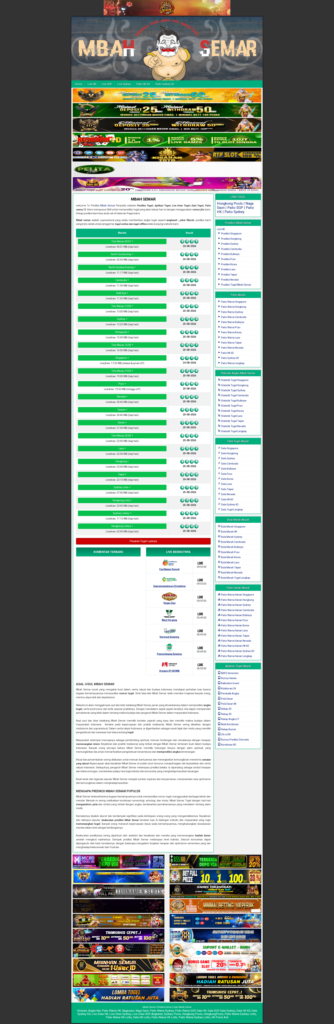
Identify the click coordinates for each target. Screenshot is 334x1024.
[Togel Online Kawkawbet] (118, 891)
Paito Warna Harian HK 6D (235, 645)
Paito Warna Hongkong (233, 306)
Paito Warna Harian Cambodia (237, 610)
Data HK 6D (227, 499)
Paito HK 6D (143, 84)
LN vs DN (225, 734)
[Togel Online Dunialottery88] (215, 906)
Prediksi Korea (229, 264)
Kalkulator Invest (230, 683)
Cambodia (121, 280)
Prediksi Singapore (231, 233)
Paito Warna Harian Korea (235, 625)
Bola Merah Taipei (231, 567)
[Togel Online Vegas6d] (118, 906)
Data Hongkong (229, 453)
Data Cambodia (229, 463)
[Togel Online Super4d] (167, 125)
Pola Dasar (227, 698)
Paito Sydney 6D (165, 84)
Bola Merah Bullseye (232, 547)
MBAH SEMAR (143, 199)
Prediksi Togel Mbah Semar (236, 284)
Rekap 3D (226, 708)
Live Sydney (124, 84)
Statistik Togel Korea (232, 410)
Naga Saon (142, 1010)
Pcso (121, 383)
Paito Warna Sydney (232, 312)
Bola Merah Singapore (233, 526)
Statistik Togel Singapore (235, 380)
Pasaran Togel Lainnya (143, 541)
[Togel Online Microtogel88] (118, 861)
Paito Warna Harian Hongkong (237, 599)
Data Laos (226, 484)
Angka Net (94, 1010)
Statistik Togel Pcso (232, 405)
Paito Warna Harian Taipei (235, 635)
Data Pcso (226, 473)
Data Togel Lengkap (232, 509)
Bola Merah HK (229, 531)
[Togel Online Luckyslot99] (215, 876)
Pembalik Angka (230, 693)
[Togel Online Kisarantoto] (167, 154)
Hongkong (121, 461)
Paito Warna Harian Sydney (236, 605)
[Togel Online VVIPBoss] (167, 95)
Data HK (201, 1010)
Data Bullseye (228, 468)
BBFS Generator (230, 673)
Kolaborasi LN (228, 688)
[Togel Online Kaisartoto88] (118, 980)
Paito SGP (235, 208)
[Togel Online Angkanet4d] (215, 950)
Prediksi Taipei (229, 274)
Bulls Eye (121, 293)
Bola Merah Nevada (231, 572)
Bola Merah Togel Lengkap (235, 577)
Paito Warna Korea (231, 332)
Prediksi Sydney (229, 243)
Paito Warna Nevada (232, 347)
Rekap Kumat (228, 729)
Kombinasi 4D (228, 744)
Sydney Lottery (121, 513)
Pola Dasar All (228, 703)
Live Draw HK (100, 1014)
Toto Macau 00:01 (121, 241)
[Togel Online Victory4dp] (118, 876)
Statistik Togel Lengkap (234, 431)
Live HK (92, 84)
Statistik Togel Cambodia (235, 395)
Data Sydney (228, 458)
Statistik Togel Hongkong (234, 385)
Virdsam (82, 1010)
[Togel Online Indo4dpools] (118, 995)
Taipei (121, 474)
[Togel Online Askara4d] (118, 921)
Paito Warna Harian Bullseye (236, 615)
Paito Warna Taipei (231, 342)
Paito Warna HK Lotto (119, 1017)
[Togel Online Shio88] (215, 980)
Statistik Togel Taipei (232, 421)
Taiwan (121, 409)
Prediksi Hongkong (231, 238)
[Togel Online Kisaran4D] (167, 140)
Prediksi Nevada (230, 279)
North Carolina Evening (121, 267)
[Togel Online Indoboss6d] (215, 861)
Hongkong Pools (230, 203)
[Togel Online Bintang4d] (118, 935)
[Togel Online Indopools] (215, 965)
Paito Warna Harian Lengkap (236, 656)
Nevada (121, 396)
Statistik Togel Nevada (233, 426)
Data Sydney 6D (229, 504)
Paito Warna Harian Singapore (237, 594)
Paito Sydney (234, 212)
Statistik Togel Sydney (233, 390)
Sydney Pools (172, 1014)
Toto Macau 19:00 (121, 370)
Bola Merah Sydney (231, 536)
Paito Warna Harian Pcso (234, 620)
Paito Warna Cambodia (233, 317)
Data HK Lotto (141, 1017)
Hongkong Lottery (121, 526)
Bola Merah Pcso (230, 552)
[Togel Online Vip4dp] (215, 891)
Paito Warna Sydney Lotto (240, 1014)
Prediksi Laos (228, 269)
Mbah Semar (107, 205)
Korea (121, 422)
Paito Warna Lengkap (232, 363)
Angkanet (157, 1014)
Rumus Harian (229, 678)
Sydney (121, 319)
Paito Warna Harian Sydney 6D (237, 651)
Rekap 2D (226, 714)
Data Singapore (229, 448)
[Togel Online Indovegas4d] (215, 995)
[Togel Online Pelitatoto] (167, 169)
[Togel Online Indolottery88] (215, 935)
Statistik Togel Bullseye (233, 400)
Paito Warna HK (111, 1010)
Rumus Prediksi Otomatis (235, 739)
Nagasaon (128, 1010)
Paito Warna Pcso (230, 327)
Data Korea (227, 479)
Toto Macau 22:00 (121, 435)
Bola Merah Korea (231, 557)
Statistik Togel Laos (231, 416)
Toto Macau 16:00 (121, 345)
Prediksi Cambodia (231, 249)
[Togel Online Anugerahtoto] (215, 921)
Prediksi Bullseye (230, 254)
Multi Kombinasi (229, 724)
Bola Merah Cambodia (233, 542)
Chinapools (121, 332)
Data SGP (213, 1010)
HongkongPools (213, 1014)
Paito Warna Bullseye (232, 322)
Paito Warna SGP (185, 1010)
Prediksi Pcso (228, 259)
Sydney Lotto (121, 487)
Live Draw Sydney (120, 1014)
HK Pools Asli (219, 1017)
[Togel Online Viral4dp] (167, 184)
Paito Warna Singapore (233, 301)
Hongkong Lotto (121, 500)
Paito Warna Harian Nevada (236, 640)
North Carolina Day (121, 254)
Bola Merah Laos (230, 562)
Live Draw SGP (141, 1014)
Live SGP (107, 84)
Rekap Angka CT (230, 719)
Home (78, 84)
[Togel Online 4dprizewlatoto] (118, 965)
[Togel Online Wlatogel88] (118, 950)
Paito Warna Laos (230, 337)
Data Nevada (228, 494)
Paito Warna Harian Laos (234, 630)
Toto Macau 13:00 (121, 306)
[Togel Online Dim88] (167, 110)
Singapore (121, 357)
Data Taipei (227, 489)
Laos (121, 448)
